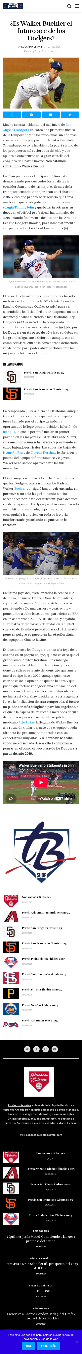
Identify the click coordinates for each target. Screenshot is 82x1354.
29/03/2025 (29, 394)
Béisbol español (41, 1258)
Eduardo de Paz (31, 46)
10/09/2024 (41, 1324)
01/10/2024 (41, 1296)
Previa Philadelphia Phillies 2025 (43, 958)
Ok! (28, 1346)
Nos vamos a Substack (36, 897)
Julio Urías (26, 722)
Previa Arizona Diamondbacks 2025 (46, 912)
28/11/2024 (41, 1273)
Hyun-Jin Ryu (13, 452)
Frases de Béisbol (41, 1285)
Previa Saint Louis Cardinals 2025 (44, 974)
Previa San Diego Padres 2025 (44, 372)
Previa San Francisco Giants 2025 (46, 389)
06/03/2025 (41, 1246)
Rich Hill (9, 432)
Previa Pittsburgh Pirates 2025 (42, 989)
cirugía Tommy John (18, 207)
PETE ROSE (41, 1291)
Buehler (20, 488)
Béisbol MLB (41, 1231)
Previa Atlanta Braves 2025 (40, 1020)
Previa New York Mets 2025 (40, 1005)
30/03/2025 (29, 377)
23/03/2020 (54, 46)
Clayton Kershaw (43, 452)
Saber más (48, 1346)
